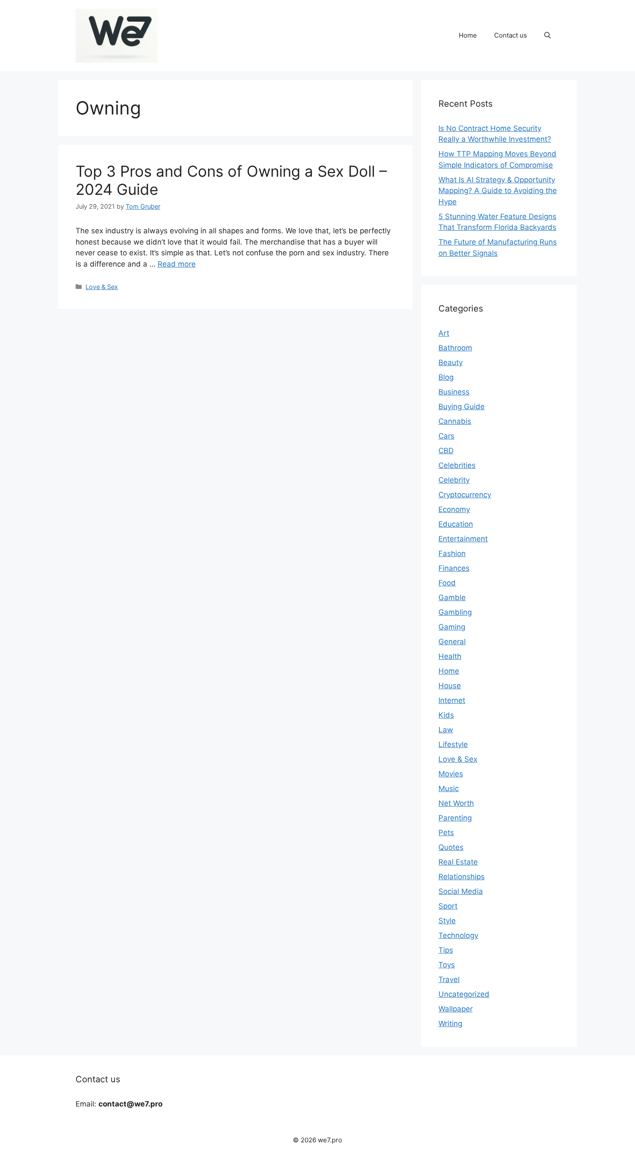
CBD (446, 450)
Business (454, 392)
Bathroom (455, 347)
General (452, 641)
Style (447, 920)
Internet (451, 700)
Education (455, 524)
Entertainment (463, 538)
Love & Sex (102, 286)
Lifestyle (453, 744)
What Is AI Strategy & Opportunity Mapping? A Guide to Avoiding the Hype (497, 190)
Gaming (451, 627)
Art (443, 333)
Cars (446, 436)
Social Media (460, 891)
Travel (449, 979)
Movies (450, 773)
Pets (446, 832)
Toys (446, 964)
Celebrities (457, 465)
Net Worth (456, 803)
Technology (458, 935)
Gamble (452, 597)
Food (447, 583)
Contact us (510, 35)
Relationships (461, 876)
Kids (446, 715)
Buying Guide (461, 406)
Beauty (450, 362)
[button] (547, 35)
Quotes (451, 847)
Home (468, 35)
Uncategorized (463, 994)
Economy (454, 509)
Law (445, 729)
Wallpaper (455, 1009)
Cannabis (454, 421)
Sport (447, 906)
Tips (445, 950)
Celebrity (454, 480)
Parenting (455, 818)
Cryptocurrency (464, 494)
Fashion (452, 553)
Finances (454, 568)
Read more (177, 264)
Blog (446, 377)
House (449, 685)
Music (448, 788)
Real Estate (458, 862)
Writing (450, 1023)
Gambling (455, 612)
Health (449, 656)
